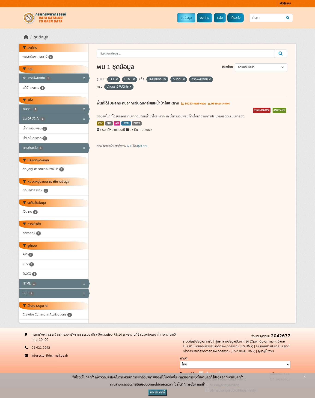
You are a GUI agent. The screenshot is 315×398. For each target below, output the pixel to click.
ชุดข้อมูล (186, 17)
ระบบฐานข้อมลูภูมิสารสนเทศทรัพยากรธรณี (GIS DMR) (218, 346)
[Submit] (288, 18)
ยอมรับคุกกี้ (157, 392)
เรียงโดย (227, 67)
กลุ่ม (220, 17)
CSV (100, 123)
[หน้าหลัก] (26, 37)
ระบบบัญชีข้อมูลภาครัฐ (197, 341)
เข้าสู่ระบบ (285, 3)
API (117, 123)
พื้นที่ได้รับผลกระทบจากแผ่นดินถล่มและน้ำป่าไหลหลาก (138, 103)
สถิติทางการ (279, 110)
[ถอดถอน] (117, 79)
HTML (126, 123)
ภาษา (183, 358)
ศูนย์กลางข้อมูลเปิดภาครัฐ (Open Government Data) (250, 341)
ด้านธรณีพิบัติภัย (262, 110)
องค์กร (204, 17)
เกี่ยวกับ (236, 17)
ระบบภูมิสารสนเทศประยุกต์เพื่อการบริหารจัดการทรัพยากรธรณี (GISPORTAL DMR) (236, 349)
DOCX (137, 123)
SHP (109, 123)
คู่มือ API (142, 146)
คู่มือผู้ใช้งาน (266, 351)
